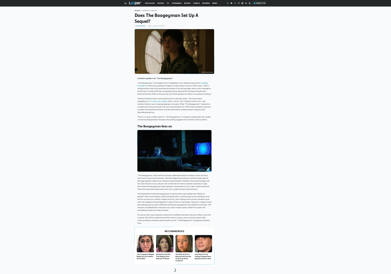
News (214, 3)
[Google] (246, 3)
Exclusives (150, 3)
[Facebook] (228, 3)
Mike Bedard (141, 26)
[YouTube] (231, 3)
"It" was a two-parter (158, 101)
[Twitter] (235, 3)
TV (168, 3)
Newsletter (260, 3)
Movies (161, 3)
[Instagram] (239, 3)
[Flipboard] (242, 3)
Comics (196, 3)
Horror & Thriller (149, 10)
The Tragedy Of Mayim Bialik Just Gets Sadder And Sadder (145, 256)
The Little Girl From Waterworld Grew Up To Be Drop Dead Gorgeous (183, 257)
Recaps (187, 3)
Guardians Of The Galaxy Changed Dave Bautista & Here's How (203, 256)
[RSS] (250, 3)
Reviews (206, 3)
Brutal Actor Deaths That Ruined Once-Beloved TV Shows (163, 256)
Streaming (177, 3)
